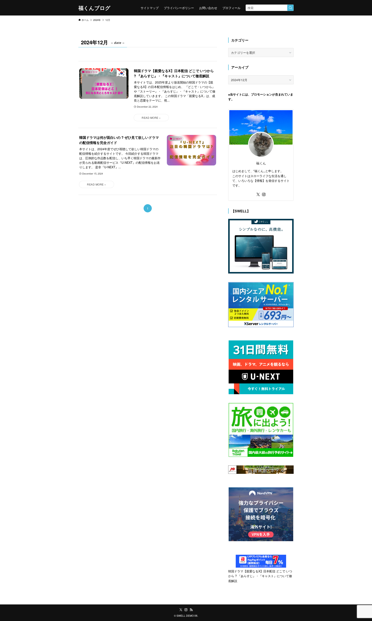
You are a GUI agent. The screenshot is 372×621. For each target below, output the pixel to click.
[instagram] (264, 194)
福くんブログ (94, 7)
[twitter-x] (258, 194)
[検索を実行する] (290, 8)
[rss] (191, 610)
